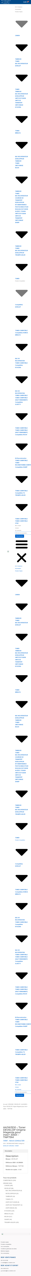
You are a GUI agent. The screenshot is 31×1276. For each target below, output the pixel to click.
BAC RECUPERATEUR (21, 63)
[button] (21, 551)
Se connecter (18, 530)
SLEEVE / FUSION (20, 211)
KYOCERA (7, 1211)
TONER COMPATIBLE (21, 330)
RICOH (6, 1216)
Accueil (5, 1104)
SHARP (6, 1219)
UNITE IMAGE (19, 105)
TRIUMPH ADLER (9, 1222)
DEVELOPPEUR (19, 96)
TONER (17, 61)
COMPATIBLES (7, 1180)
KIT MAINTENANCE (21, 205)
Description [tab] (8, 1151)
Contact (17, 528)
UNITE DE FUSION (20, 98)
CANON (6, 1185)
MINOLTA (7, 1213)
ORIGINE (10, 1104)
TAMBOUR (18, 59)
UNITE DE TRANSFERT (13, 1205)
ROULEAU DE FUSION (21, 209)
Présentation (18, 9)
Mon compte (18, 525)
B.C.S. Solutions (18, 7)
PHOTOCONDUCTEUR (21, 207)
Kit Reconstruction (20, 458)
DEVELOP (17, 1104)
